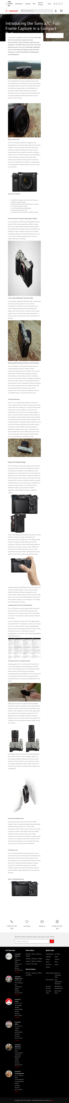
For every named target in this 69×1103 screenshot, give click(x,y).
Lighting (48, 941)
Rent (34, 4)
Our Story (48, 949)
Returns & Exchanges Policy (58, 960)
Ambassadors (19, 4)
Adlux (52, 1085)
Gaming (57, 944)
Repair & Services (40, 4)
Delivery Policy (50, 958)
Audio (56, 941)
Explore (17, 957)
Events (57, 949)
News (49, 4)
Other (56, 947)
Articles (48, 952)
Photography (49, 939)
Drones (48, 944)
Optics (47, 947)
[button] (10, 888)
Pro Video (57, 939)
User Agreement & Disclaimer (58, 966)
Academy (27, 4)
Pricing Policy (49, 964)
